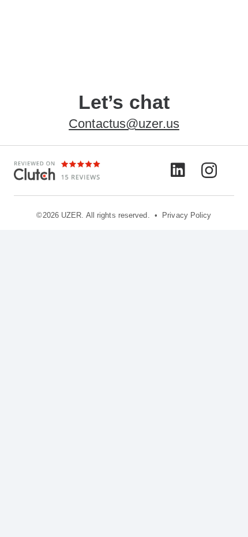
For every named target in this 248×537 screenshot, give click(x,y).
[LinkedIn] (178, 170)
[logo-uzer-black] (30, 23)
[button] (233, 23)
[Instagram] (209, 171)
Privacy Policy (186, 215)
